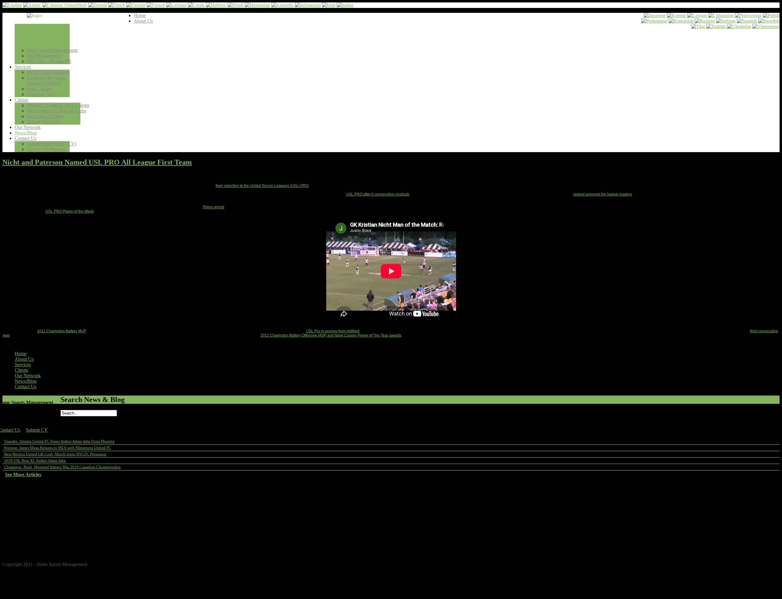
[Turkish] (716, 26)
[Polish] (771, 15)
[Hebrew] (216, 5)
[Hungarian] (257, 5)
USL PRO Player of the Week (70, 211)
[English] (12, 5)
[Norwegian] (748, 15)
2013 (23, 539)
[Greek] (196, 5)
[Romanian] (681, 21)
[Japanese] (655, 15)
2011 (23, 550)
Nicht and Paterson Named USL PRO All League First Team (97, 162)
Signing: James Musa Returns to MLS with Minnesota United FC (57, 447)
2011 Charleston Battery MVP (61, 331)
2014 (23, 534)
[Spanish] (747, 21)
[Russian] (705, 21)
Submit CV (37, 430)
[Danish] (97, 5)
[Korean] (676, 15)
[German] (176, 5)
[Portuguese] (654, 21)
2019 (23, 507)
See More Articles (23, 474)
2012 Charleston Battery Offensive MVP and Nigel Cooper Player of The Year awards (331, 335)
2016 (23, 523)
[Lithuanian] (721, 15)
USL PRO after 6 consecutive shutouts (377, 194)
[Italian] (345, 5)
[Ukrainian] (739, 26)
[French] (156, 5)
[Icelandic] (282, 5)
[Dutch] (116, 5)
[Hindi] (235, 5)
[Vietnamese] (766, 26)
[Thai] (698, 26)
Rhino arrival (213, 207)
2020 (23, 501)
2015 (23, 528)
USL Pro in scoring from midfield (333, 331)
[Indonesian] (308, 5)
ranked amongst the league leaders (602, 194)
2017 (23, 517)
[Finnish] (135, 5)
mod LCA (774, 560)
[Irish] (328, 5)
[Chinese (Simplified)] (64, 5)
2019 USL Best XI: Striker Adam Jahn (35, 460)
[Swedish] (769, 21)
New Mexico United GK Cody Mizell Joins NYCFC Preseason (55, 454)
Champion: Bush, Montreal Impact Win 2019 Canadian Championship (62, 467)
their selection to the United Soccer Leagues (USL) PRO (262, 186)
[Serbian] (726, 21)
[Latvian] (697, 15)
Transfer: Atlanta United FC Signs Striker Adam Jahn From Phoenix (59, 441)
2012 (23, 545)
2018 (23, 512)
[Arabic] (32, 5)
